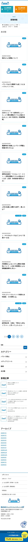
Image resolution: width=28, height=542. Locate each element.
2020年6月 (3, 464)
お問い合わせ (5, 474)
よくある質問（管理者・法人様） (10, 482)
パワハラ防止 (18, 215)
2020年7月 (3, 462)
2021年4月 (3, 440)
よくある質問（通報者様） (9, 486)
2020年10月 (4, 455)
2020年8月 (3, 460)
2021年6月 (3, 438)
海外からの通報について (10, 58)
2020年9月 (3, 457)
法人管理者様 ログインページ (7, 9)
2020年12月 (4, 450)
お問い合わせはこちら (15, 539)
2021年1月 (3, 447)
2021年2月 (3, 445)
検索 (2, 345)
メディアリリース (6, 361)
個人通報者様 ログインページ (21, 9)
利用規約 (4, 490)
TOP (11, 25)
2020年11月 (4, 452)
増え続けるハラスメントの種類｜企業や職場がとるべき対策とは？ (17, 393)
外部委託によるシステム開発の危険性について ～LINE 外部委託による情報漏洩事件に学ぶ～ (13, 266)
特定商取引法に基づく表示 (9, 494)
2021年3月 (3, 442)
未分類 (24, 38)
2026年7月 (3, 433)
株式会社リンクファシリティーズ (11, 507)
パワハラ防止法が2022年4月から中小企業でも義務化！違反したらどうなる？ (17, 401)
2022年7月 (3, 435)
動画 (2, 366)
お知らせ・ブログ (6, 478)
